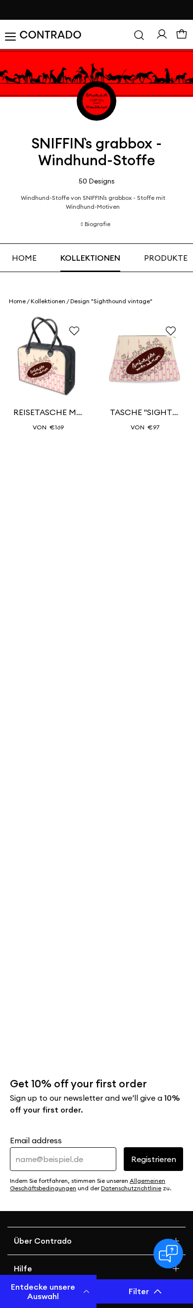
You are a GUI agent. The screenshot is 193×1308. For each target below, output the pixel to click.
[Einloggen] (162, 34)
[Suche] (139, 35)
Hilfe (23, 1268)
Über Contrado (43, 1241)
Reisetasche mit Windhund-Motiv (48, 412)
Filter (139, 1291)
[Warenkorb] (182, 34)
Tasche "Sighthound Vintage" (145, 412)
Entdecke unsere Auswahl (43, 1291)
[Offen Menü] (10, 34)
